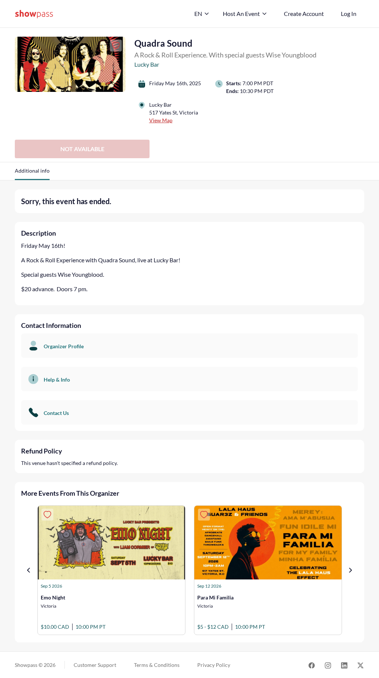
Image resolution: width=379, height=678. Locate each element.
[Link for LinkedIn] (344, 665)
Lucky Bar (146, 64)
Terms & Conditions (157, 665)
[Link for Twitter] (360, 665)
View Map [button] (160, 120)
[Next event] (350, 570)
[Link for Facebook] (311, 665)
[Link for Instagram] (328, 665)
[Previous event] (28, 570)
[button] (32, 173)
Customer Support (95, 665)
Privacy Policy (213, 665)
